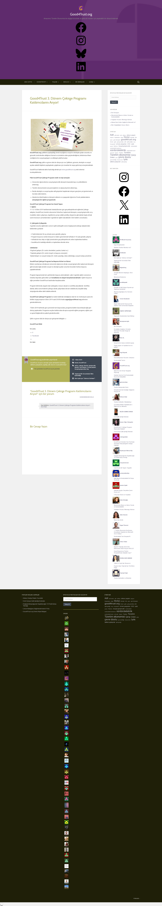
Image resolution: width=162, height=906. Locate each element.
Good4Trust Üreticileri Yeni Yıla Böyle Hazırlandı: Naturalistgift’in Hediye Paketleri (124, 443)
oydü (132, 144)
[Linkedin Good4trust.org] (81, 72)
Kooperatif (112, 144)
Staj (87, 369)
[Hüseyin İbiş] (66, 756)
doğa (122, 137)
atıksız (124, 135)
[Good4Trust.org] (66, 680)
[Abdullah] (66, 630)
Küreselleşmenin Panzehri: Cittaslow (124, 357)
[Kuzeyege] (66, 883)
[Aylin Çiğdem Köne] (66, 625)
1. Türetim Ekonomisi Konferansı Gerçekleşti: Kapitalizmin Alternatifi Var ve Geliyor (123, 532)
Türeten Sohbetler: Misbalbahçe (122, 402)
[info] (66, 824)
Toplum (116, 152)
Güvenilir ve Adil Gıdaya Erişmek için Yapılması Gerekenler (124, 288)
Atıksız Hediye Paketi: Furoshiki (33, 598)
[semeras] (66, 877)
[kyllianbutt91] (66, 685)
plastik (111, 146)
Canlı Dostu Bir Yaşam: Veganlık (123, 468)
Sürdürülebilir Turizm (119, 360)
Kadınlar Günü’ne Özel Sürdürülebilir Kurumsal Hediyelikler (123, 376)
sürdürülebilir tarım (131, 150)
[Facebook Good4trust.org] (81, 32)
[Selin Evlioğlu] (66, 713)
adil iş (76, 365)
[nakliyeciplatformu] (66, 735)
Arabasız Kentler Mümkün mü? (122, 247)
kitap (134, 142)
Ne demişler (79, 82)
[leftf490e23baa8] (66, 751)
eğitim (111, 140)
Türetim (127, 153)
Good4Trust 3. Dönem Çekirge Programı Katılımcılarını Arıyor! (58, 100)
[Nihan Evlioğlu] (66, 740)
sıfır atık (112, 152)
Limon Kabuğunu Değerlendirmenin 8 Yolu (36, 608)
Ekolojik (132, 137)
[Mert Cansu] (66, 745)
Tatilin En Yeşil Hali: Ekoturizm (122, 563)
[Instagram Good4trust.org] (81, 45)
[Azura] (66, 696)
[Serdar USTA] (66, 674)
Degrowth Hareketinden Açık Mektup (124, 316)
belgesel (112, 137)
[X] (124, 211)
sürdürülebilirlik (118, 150)
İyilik (126, 160)
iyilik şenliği (130, 142)
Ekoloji (66, 82)
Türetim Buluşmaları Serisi (121, 387)
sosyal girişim (91, 367)
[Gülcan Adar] (66, 846)
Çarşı (91, 82)
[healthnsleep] (66, 762)
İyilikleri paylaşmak (115, 162)
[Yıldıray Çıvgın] (66, 702)
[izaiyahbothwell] (66, 856)
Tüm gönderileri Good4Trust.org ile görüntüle (47, 369)
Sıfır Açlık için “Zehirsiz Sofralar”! (85, 378)
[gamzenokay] (66, 636)
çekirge (81, 365)
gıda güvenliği (120, 142)
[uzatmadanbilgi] (66, 784)
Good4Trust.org (81, 14)
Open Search (138, 82)
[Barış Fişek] (66, 724)
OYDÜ (128, 144)
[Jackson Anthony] (66, 807)
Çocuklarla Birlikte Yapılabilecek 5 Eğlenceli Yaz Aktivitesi (123, 405)
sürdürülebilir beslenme (115, 148)
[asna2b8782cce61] (66, 813)
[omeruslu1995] (66, 707)
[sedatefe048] (66, 658)
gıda (115, 142)
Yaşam (54, 82)
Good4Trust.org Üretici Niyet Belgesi (34, 611)
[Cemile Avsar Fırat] (66, 729)
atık (121, 135)
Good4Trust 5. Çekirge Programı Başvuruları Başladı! (123, 428)
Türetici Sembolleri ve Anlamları (122, 578)
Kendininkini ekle (87, 397)
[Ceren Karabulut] (66, 641)
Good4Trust (41, 82)
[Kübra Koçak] (66, 767)
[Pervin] (66, 652)
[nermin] (66, 789)
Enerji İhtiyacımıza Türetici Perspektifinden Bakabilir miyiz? (122, 552)
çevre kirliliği (113, 159)
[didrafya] (66, 888)
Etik (136, 137)
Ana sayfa (28, 82)
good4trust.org (128, 140)
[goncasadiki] (66, 691)
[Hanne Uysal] (66, 818)
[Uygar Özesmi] (66, 834)
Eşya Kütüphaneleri (119, 245)
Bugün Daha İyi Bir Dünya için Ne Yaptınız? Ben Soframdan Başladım (123, 304)
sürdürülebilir (134, 146)
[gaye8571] (66, 718)
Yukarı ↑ (136, 898)
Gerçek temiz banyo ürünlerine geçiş (124, 343)
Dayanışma (117, 137)
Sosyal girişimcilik (80, 369)
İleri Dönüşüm (115, 112)
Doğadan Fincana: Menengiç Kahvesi (121, 119)
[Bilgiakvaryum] (66, 619)
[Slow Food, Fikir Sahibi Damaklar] (66, 867)
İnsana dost (120, 159)
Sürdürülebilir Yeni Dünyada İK (122, 536)
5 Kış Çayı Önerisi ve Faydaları (122, 494)
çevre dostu (124, 157)
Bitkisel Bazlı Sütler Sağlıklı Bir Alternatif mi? (123, 122)
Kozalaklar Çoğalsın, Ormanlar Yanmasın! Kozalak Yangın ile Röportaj (122, 330)
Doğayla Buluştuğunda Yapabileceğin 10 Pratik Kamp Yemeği (124, 456)
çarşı (116, 157)
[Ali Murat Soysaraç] (66, 800)
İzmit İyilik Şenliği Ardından (121, 417)
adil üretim (116, 135)
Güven (111, 142)
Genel (76, 362)
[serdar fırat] (66, 829)
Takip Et (114, 102)
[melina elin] (66, 840)
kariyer (77, 367)
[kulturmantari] (66, 795)
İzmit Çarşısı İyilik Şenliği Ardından (123, 431)
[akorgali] (66, 669)
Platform (116, 146)
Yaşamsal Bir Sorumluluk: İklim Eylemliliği (84, 374)
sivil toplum (82, 367)
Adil (112, 135)
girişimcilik (92, 365)
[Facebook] (124, 197)
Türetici (121, 153)
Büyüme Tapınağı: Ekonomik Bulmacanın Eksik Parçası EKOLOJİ (124, 547)
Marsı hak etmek (118, 520)
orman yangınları (121, 144)
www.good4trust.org (68, 169)
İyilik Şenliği (124, 161)
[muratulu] (66, 773)
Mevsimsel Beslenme (120, 277)
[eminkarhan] (66, 663)
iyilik (125, 142)
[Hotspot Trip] (66, 872)
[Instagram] (124, 183)
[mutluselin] (66, 778)
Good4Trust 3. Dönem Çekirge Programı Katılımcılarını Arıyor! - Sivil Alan (66, 406)
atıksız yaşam (131, 135)
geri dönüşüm (116, 140)
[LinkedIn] (124, 225)
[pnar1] (66, 851)
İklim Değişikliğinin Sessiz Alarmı (120, 125)
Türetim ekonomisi (120, 155)
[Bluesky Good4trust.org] (81, 58)
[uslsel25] (66, 862)
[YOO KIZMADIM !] (66, 647)
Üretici (112, 157)
